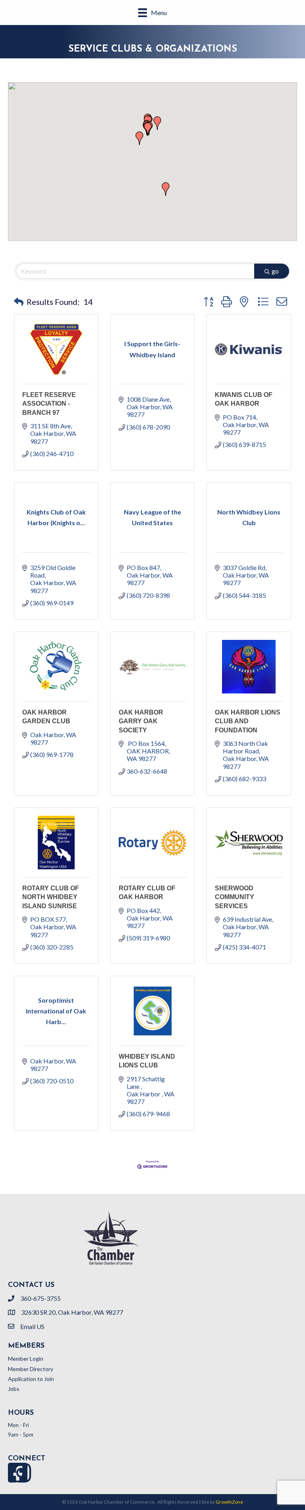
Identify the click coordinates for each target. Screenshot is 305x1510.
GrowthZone (229, 1502)
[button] (148, 129)
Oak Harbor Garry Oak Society (141, 721)
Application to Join (31, 1378)
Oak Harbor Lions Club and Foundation (247, 721)
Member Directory (30, 1369)
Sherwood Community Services (234, 897)
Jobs (13, 1388)
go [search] (275, 271)
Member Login (25, 1358)
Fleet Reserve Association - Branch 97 (49, 403)
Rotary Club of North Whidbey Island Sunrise (50, 897)
